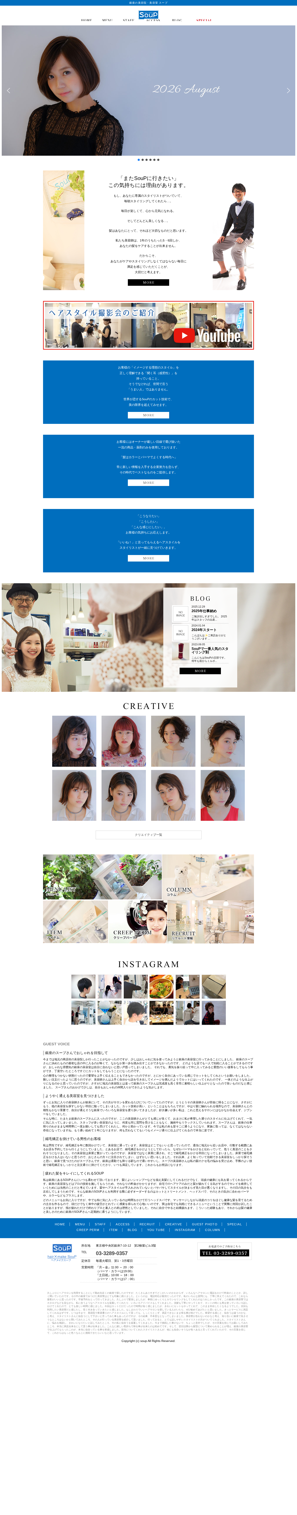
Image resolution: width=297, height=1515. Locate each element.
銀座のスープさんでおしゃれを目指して (76, 1053)
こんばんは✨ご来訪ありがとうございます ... (209, 637)
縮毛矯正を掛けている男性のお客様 (73, 1139)
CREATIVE (173, 1224)
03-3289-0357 (112, 1253)
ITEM (113, 1230)
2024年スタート (204, 630)
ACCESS (123, 1224)
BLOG (132, 1230)
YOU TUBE (156, 1230)
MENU (80, 1224)
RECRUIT (147, 1224)
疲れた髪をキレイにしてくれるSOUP (74, 1173)
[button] (8, 90)
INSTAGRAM (185, 1230)
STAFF (100, 1224)
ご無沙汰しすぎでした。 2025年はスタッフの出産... (209, 618)
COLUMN (212, 1230)
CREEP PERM (88, 1230)
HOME (60, 1224)
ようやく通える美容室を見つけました (74, 1096)
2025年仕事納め (204, 611)
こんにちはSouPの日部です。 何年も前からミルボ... (209, 659)
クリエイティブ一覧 (148, 834)
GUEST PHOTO (204, 1224)
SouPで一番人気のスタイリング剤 (210, 650)
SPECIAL (234, 1224)
